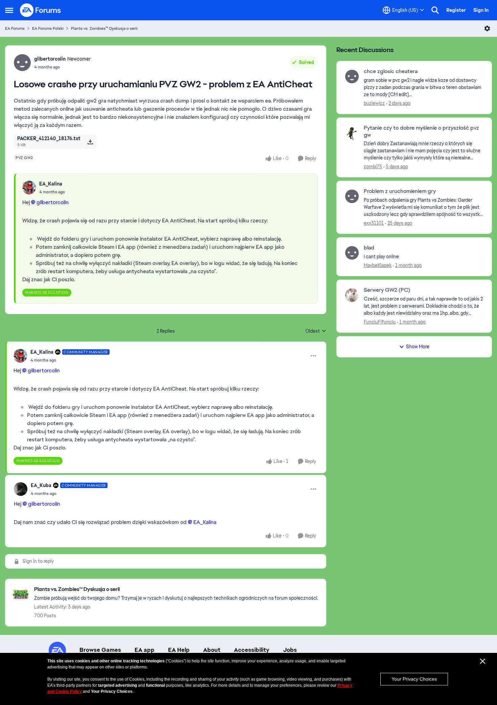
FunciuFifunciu (380, 322)
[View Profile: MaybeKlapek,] (352, 253)
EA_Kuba (41, 485)
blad (369, 247)
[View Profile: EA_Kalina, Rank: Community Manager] (20, 355)
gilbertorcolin (50, 59)
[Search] (435, 10)
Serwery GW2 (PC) (387, 290)
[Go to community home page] (40, 10)
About (211, 650)
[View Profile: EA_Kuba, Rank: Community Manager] (20, 489)
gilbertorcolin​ (53, 202)
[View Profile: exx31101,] (352, 196)
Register (456, 10)
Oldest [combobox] (315, 331)
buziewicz (374, 103)
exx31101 (374, 223)
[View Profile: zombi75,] (352, 133)
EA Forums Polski (48, 28)
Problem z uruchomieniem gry (400, 191)
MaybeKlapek (378, 265)
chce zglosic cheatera (391, 71)
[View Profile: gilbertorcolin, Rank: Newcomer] (22, 62)
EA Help (179, 650)
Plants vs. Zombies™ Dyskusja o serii (104, 28)
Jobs (290, 650)
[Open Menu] (487, 28)
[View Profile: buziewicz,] (352, 76)
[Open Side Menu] (9, 10)
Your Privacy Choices (414, 679)
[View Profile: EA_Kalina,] (29, 187)
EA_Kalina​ (204, 522)
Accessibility (251, 650)
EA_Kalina (50, 184)
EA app (145, 650)
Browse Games (100, 650)
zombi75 (373, 166)
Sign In (481, 10)
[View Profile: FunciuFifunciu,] (352, 295)
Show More (417, 347)
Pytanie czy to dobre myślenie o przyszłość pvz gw (421, 131)
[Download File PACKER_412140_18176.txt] (90, 141)
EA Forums (15, 28)
